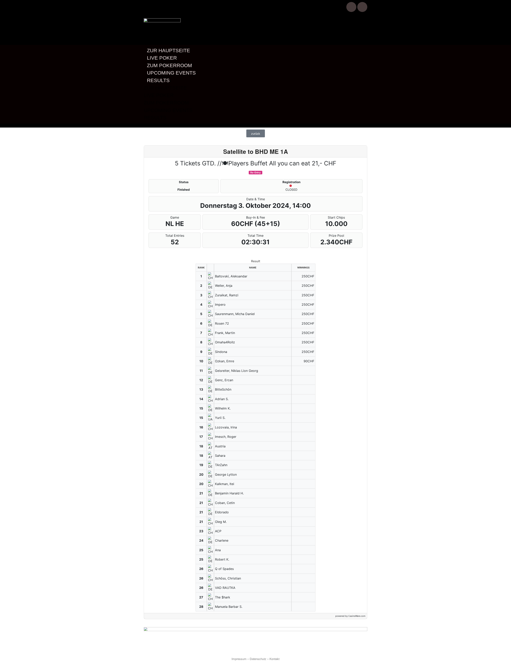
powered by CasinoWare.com (350, 616)
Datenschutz (258, 659)
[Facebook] (351, 7)
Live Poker (162, 58)
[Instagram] (362, 7)
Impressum (239, 659)
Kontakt (274, 659)
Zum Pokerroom (169, 65)
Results (158, 80)
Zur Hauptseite (168, 50)
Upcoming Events (171, 73)
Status (183, 182)
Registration (291, 182)
